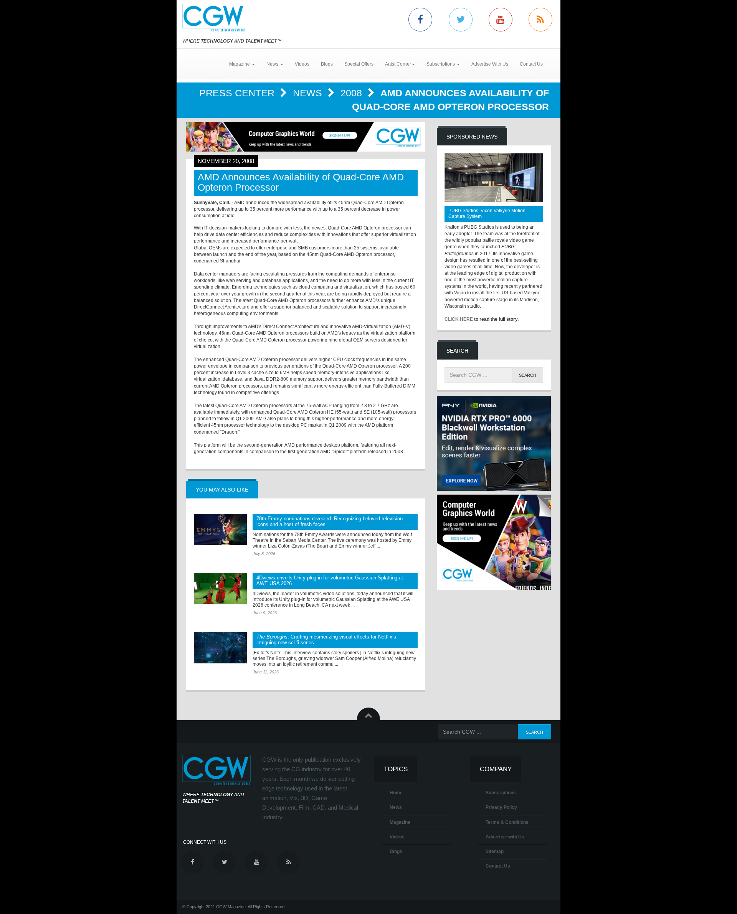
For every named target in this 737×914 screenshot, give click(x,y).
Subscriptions (501, 792)
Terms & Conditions (507, 822)
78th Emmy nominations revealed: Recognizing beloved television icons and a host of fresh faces (329, 521)
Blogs (327, 64)
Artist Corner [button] (398, 64)
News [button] (272, 64)
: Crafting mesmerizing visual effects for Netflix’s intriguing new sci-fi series (326, 639)
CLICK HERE (459, 319)
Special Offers (358, 64)
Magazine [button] (240, 64)
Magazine (400, 822)
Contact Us (531, 64)
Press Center (238, 92)
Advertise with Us (505, 837)
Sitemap (495, 851)
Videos (302, 64)
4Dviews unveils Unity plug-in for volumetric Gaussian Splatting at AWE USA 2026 (329, 580)
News (309, 92)
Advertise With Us (489, 64)
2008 (352, 92)
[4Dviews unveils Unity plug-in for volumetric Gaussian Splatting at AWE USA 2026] (220, 588)
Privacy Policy (501, 807)
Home (396, 792)
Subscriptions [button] (441, 64)
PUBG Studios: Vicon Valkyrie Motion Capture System (486, 213)
